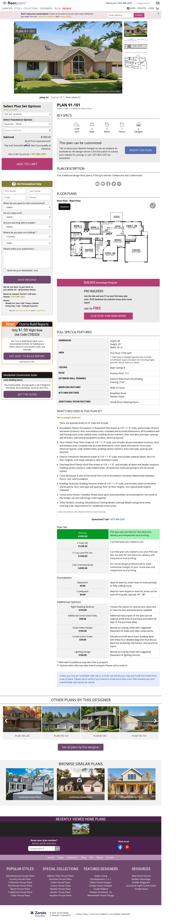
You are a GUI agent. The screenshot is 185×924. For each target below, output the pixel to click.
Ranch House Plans (20, 888)
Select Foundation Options (17, 119)
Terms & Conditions (46, 16)
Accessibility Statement (120, 914)
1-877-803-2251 (38, 154)
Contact (110, 857)
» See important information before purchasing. (81, 511)
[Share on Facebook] (108, 184)
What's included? (10, 109)
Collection (30, 8)
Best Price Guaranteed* (38, 141)
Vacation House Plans (60, 895)
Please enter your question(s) (19, 248)
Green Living (100, 875)
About (100, 857)
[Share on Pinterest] (119, 184)
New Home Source (141, 875)
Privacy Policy (65, 16)
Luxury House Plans (60, 885)
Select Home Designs (100, 882)
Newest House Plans (60, 888)
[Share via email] (97, 184)
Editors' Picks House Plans (60, 875)
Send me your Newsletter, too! (22, 270)
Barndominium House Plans (20, 875)
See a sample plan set (69, 417)
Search (51, 857)
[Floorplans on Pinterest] (127, 847)
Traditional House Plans (81, 108)
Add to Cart (27, 164)
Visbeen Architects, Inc (100, 892)
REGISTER (142, 8)
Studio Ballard (101, 888)
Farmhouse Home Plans (20, 885)
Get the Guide (27, 394)
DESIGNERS (46, 8)
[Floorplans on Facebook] (120, 847)
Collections (72, 857)
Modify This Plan (140, 150)
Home (59, 108)
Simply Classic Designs (100, 885)
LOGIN (151, 8)
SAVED (132, 8)
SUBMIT (139, 15)
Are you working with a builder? (19, 222)
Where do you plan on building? (20, 232)
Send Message (27, 279)
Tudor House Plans (20, 895)
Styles (61, 857)
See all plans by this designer (80, 747)
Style (17, 8)
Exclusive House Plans (60, 879)
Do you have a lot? (12, 212)
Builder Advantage (141, 879)
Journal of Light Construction (141, 885)
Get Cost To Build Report (27, 356)
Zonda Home (141, 888)
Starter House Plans (60, 892)
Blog (83, 857)
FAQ (91, 857)
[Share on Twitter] (113, 184)
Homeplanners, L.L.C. (100, 879)
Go (157, 3)
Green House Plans (60, 882)
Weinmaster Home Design (100, 895)
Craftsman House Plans (20, 882)
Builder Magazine (141, 882)
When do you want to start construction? (24, 203)
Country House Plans (20, 879)
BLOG (58, 8)
